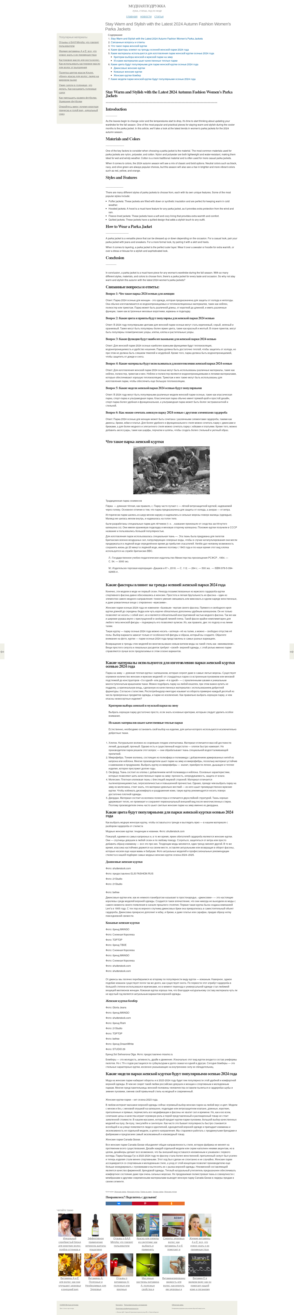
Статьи (159, 16)
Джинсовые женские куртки (129, 68)
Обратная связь (177, 1305)
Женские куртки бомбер (127, 75)
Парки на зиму (146, 1191)
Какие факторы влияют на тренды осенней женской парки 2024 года (150, 49)
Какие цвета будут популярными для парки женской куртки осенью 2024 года (154, 64)
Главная (132, 16)
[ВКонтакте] (119, 1203)
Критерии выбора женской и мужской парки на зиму (143, 57)
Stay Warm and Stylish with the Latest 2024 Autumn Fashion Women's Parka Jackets (157, 38)
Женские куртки (170, 1191)
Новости (146, 16)
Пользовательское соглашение (135, 1305)
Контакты (119, 1305)
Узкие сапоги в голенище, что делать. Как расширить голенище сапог (77, 89)
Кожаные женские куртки (128, 71)
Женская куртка (133, 1191)
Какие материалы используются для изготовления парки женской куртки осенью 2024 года (162, 53)
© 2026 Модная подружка (69, 1305)
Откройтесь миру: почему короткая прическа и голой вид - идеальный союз (78, 110)
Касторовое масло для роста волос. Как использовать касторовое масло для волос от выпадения (79, 64)
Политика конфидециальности (127, 1308)
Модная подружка (146, 5)
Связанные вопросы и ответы (128, 42)
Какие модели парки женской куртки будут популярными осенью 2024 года (153, 79)
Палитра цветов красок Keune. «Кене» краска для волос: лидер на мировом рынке (79, 76)
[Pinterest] (145, 1203)
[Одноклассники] (171, 1203)
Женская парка (120, 1191)
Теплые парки (158, 1191)
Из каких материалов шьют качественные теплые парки (145, 60)
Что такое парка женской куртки (129, 46)
